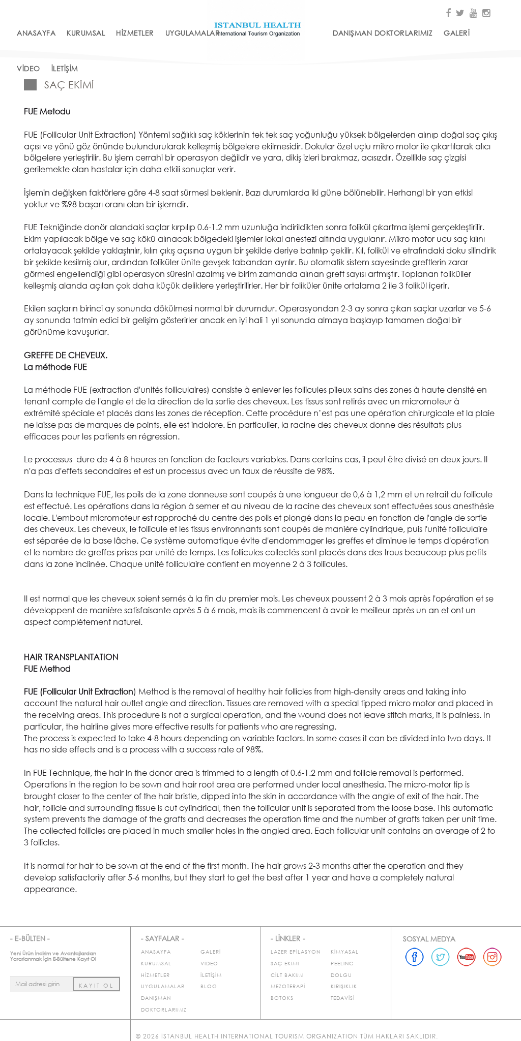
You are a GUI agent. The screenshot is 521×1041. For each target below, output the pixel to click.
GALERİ (457, 33)
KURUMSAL (86, 33)
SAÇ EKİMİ (285, 963)
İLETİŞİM (64, 68)
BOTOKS (282, 998)
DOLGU (341, 975)
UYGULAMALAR (192, 33)
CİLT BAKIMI (287, 975)
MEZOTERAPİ (288, 986)
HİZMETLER (135, 33)
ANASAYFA (36, 33)
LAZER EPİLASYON (296, 952)
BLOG (208, 986)
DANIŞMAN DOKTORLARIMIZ (382, 33)
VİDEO (28, 68)
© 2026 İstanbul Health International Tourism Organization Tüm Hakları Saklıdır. (287, 1036)
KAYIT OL (96, 986)
